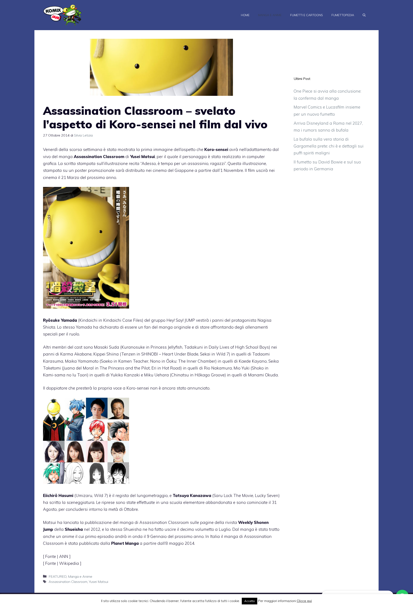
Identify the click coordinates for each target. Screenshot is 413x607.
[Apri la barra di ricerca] (364, 15)
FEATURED (57, 576)
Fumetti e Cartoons (306, 15)
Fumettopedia (342, 15)
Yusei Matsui (98, 581)
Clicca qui (304, 601)
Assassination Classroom (68, 581)
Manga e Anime (270, 15)
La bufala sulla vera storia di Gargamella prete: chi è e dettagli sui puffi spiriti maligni (329, 146)
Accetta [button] (249, 601)
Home (245, 15)
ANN (64, 556)
